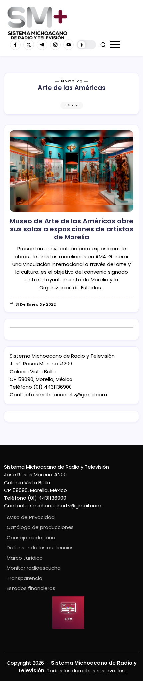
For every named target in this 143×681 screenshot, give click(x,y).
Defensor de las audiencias (40, 547)
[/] (28, 44)
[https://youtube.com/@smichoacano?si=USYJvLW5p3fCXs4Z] (68, 44)
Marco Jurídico (25, 557)
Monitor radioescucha (34, 567)
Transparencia (24, 578)
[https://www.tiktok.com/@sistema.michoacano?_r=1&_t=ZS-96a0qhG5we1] (42, 44)
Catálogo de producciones (40, 527)
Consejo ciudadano (31, 537)
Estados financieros (31, 588)
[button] (86, 45)
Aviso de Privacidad (31, 517)
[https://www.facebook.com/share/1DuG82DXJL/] (15, 44)
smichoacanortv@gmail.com (71, 394)
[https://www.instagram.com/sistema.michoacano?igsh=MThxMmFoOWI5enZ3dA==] (55, 44)
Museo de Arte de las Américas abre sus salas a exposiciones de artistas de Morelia (71, 229)
